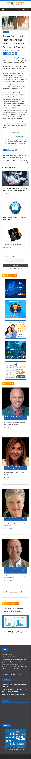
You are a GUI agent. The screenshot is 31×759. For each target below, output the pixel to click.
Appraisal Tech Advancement (12, 244)
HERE (22, 592)
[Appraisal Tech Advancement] (15, 228)
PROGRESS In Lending (16, 50)
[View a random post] (27, 9)
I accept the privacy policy (16, 268)
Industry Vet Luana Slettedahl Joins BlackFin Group (15, 161)
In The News (6, 32)
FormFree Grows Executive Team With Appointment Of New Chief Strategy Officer (16, 156)
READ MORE (8, 427)
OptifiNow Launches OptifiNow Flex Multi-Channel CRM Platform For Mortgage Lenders (15, 190)
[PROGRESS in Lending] (3, 9)
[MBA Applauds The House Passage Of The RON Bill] (15, 201)
